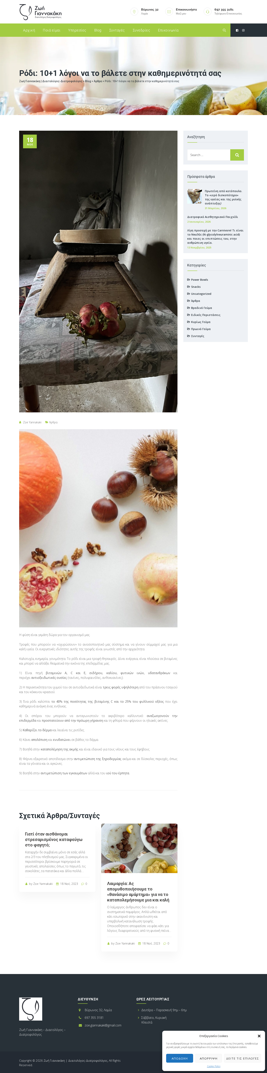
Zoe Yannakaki (32, 422)
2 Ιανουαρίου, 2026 (199, 221)
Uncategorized (201, 294)
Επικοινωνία (168, 30)
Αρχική (29, 30)
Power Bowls (199, 280)
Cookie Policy (213, 1066)
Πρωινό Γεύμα (201, 329)
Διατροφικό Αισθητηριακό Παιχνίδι (212, 217)
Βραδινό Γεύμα (201, 308)
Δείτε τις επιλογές (242, 1058)
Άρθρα (53, 422)
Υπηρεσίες (77, 30)
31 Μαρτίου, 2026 (215, 208)
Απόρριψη (209, 1058)
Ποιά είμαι (51, 30)
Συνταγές (117, 30)
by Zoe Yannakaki (40, 884)
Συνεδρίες (141, 30)
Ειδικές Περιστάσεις (205, 315)
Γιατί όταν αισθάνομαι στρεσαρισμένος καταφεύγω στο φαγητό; (53, 839)
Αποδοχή (180, 1058)
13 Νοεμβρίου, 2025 (199, 247)
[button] (259, 1036)
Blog (97, 30)
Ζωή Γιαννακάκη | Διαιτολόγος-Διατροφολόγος (76, 1060)
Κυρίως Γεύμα (201, 322)
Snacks (196, 287)
